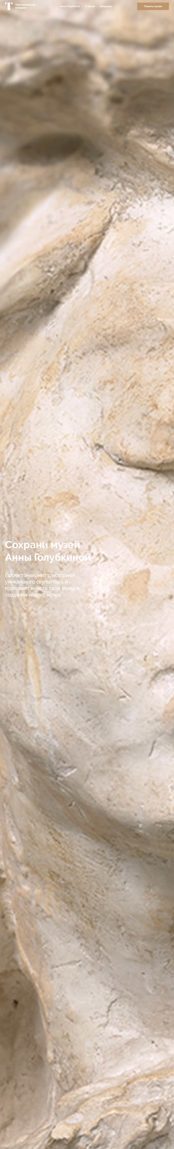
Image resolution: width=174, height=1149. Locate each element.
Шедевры (106, 6)
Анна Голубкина (70, 6)
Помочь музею (153, 6)
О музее (90, 6)
